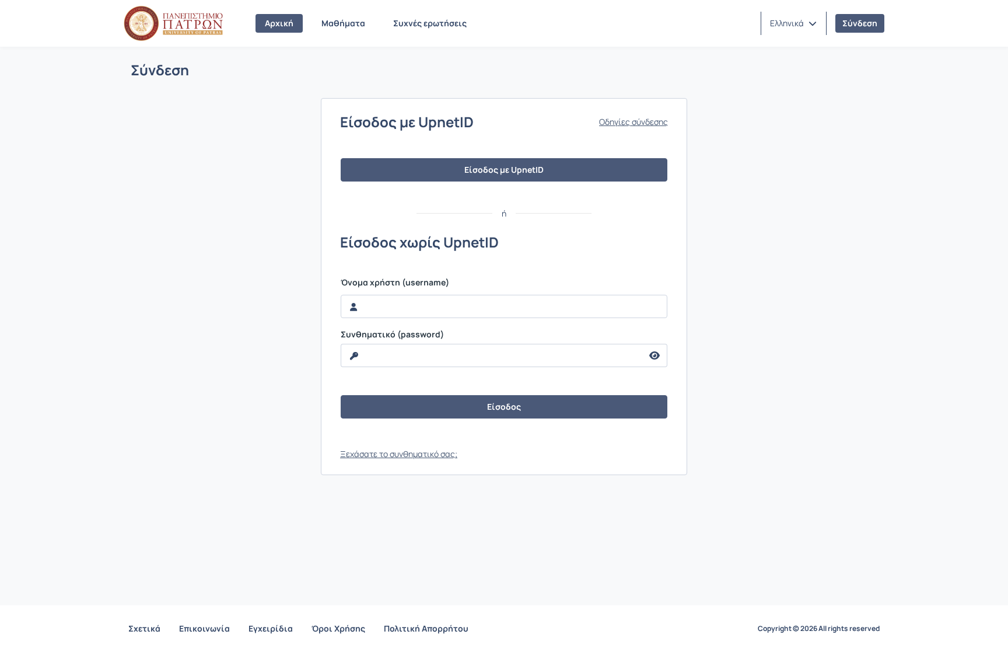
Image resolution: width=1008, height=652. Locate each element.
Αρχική (279, 23)
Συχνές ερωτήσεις (430, 23)
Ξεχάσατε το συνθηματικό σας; (398, 453)
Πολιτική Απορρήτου (426, 628)
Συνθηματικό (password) (392, 334)
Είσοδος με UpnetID (504, 169)
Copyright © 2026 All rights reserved (819, 628)
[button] (793, 23)
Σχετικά (144, 628)
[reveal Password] (654, 355)
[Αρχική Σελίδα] (173, 23)
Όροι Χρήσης (338, 628)
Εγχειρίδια (271, 628)
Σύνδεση (859, 23)
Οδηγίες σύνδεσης (633, 122)
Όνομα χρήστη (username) (395, 282)
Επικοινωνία (204, 628)
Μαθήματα (343, 23)
